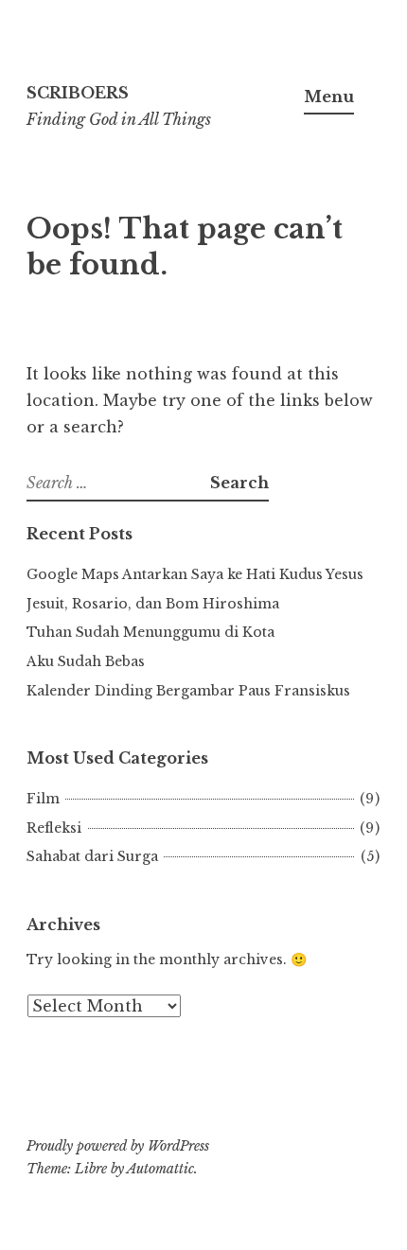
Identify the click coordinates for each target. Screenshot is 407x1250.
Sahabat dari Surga (92, 856)
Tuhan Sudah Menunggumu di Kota (150, 632)
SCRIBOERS (78, 92)
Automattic (160, 1168)
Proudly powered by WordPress (118, 1145)
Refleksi (54, 827)
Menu (329, 96)
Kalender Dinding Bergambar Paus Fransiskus (188, 690)
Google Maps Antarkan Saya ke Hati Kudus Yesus (195, 574)
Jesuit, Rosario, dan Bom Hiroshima (153, 603)
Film (43, 798)
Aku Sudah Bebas (86, 661)
